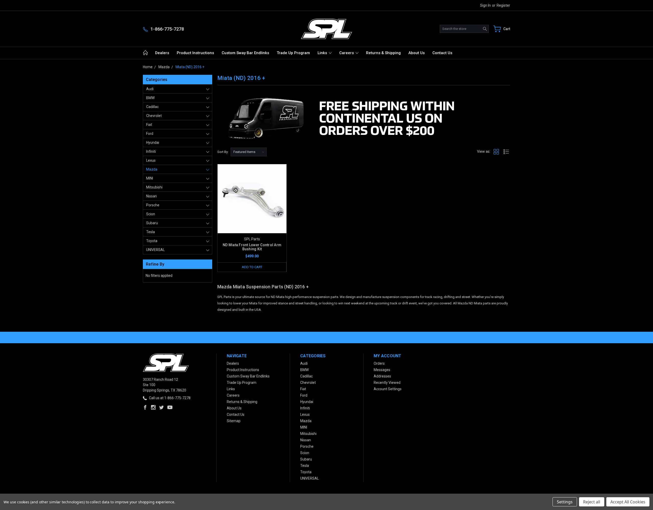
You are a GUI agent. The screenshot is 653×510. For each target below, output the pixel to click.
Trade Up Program (293, 53)
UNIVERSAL (155, 250)
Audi (150, 89)
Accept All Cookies (627, 502)
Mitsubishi (154, 187)
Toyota (151, 241)
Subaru (152, 223)
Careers (347, 53)
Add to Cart (252, 267)
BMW (150, 98)
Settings (565, 502)
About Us (416, 53)
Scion (150, 214)
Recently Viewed (387, 383)
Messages (382, 370)
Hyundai (152, 142)
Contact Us (442, 53)
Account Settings (387, 389)
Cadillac (152, 107)
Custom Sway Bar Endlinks (245, 53)
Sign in (485, 5)
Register (503, 5)
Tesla (150, 232)
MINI (149, 178)
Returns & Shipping (383, 53)
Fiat (149, 125)
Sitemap (234, 421)
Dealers (162, 53)
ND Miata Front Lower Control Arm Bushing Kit (252, 247)
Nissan (151, 196)
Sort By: (223, 152)
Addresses (382, 376)
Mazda (151, 169)
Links (323, 53)
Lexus (151, 160)
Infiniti (151, 151)
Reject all (591, 502)
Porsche (152, 205)
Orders (379, 363)
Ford (149, 134)
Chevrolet (154, 116)
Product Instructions (195, 53)
